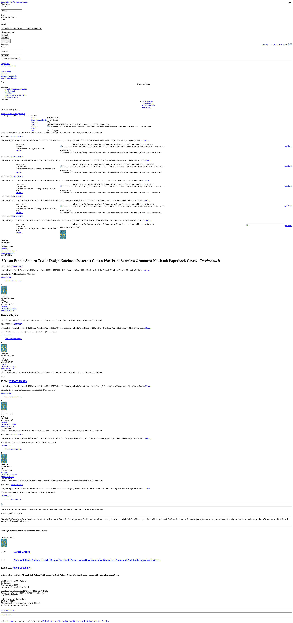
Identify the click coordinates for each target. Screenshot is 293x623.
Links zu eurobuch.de (9, 76)
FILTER (50, 124)
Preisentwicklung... (8, 610)
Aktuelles (105, 621)
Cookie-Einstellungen (9, 78)
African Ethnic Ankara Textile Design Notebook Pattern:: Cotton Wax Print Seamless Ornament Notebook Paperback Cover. (86, 559)
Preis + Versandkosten (39, 120)
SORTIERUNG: (53, 118)
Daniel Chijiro (21, 551)
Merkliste (4, 74)
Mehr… (146, 140)
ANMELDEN (276, 45)
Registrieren (5, 64)
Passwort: (4, 51)
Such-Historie (6, 72)
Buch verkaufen (143, 84)
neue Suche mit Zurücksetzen (16, 89)
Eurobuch (10, 621)
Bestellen (4, 249)
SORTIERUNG (60, 124)
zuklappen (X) (6, 277)
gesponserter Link (7, 253)
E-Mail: (3, 46)
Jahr (32, 130)
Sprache (265, 45)
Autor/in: (4, 10)
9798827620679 (17, 136)
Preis (33, 118)
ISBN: (3, 19)
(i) (19, 58)
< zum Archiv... (6, 615)
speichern (288, 146)
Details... (19, 151)
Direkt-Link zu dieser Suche (15, 95)
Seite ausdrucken (11, 97)
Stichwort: (4, 6)
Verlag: (3, 24)
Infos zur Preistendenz (13, 281)
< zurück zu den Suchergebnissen (13, 114)
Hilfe (285, 45)
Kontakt (72, 621)
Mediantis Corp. (48, 621)
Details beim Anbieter (9, 251)
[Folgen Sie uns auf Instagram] (291, 45)
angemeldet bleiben (12, 58)
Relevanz (34, 126)
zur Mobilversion (61, 621)
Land (33, 128)
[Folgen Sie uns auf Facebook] (289, 45)
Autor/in (34, 122)
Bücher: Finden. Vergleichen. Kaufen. (14, 2)
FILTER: (34, 116)
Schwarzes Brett (82, 621)
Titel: (3, 15)
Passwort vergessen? (8, 66)
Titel (33, 124)
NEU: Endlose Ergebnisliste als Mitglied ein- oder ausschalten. (148, 104)
